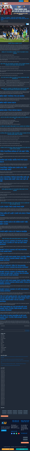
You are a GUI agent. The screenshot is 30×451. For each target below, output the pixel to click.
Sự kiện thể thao (24, 427)
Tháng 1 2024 (2, 397)
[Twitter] (14, 433)
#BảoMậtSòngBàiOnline (25, 439)
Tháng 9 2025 (3, 376)
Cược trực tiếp (24, 427)
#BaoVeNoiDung (25, 437)
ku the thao (2, 342)
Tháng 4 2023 (3, 403)
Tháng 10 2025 (3, 375)
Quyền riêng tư (14, 426)
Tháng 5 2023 (3, 402)
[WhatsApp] (16, 433)
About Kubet (2, 337)
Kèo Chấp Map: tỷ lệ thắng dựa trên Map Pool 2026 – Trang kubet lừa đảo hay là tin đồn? (13, 363)
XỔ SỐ (2, 351)
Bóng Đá (2, 339)
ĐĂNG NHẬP (22, 449)
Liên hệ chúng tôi (14, 426)
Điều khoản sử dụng (15, 427)
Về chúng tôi (13, 425)
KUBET (2, 343)
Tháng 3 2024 (3, 394)
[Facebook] (11, 433)
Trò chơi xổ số (24, 426)
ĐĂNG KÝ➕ (7, 449)
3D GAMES (2, 334)
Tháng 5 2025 (3, 381)
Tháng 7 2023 (2, 399)
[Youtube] (18, 433)
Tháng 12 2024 (3, 384)
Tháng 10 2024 (3, 385)
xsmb (1, 352)
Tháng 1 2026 (2, 371)
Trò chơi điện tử (24, 425)
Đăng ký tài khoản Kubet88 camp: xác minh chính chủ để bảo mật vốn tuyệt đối (12, 359)
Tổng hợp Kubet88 (3, 347)
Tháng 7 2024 (3, 389)
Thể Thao (2, 346)
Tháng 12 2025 (3, 372)
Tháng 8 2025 (3, 377)
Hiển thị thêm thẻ (25, 442)
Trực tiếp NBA (3, 348)
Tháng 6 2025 (3, 380)
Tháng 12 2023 (3, 398)
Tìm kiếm (2, 329)
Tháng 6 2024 (3, 390)
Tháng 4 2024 (3, 393)
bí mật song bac (3, 338)
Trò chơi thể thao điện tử (24, 429)
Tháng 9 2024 (3, 386)
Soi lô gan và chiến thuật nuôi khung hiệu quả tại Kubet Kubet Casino (10, 365)
